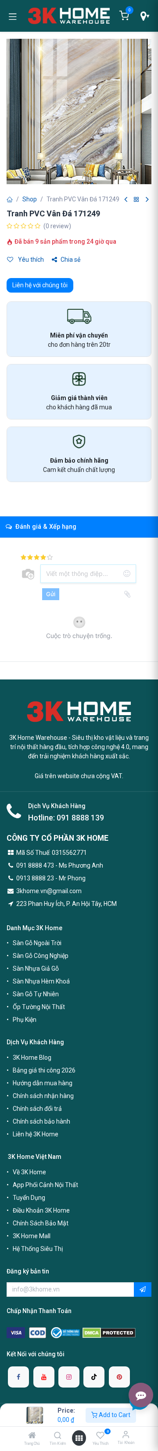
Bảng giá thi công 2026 (44, 1070)
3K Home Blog (32, 1057)
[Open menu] (79, 1438)
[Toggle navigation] (13, 15)
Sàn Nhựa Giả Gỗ (36, 968)
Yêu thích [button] (30, 259)
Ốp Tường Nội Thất (39, 1006)
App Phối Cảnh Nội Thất (45, 1184)
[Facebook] (18, 1377)
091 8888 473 (35, 865)
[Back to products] (136, 199)
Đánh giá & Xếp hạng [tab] (45, 527)
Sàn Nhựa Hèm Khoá (41, 981)
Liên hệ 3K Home (35, 1134)
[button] (142, 1289)
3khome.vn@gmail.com (49, 890)
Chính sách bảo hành (41, 1121)
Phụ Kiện (24, 1019)
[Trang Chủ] (32, 1436)
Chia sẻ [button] (70, 259)
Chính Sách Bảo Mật (40, 1223)
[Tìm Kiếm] (58, 1436)
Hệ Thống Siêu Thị (38, 1248)
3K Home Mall (31, 1235)
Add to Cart (113, 1414)
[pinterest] (119, 1377)
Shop (29, 199)
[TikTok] (93, 1377)
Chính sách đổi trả (37, 1108)
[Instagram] (68, 1377)
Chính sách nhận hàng (43, 1095)
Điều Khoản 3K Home (41, 1210)
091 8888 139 (80, 817)
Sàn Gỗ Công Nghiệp (40, 955)
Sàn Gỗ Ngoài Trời (37, 942)
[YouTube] (43, 1377)
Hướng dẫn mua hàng (42, 1083)
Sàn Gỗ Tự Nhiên (36, 994)
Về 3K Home (29, 1172)
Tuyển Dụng (29, 1197)
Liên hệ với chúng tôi (40, 285)
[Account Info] (126, 1434)
